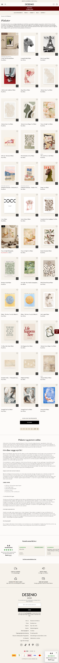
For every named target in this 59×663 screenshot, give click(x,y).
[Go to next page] (37, 429)
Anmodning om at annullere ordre (38, 635)
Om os (27, 620)
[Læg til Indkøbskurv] (37, 54)
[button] (51, 656)
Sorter (42, 12)
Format (31, 12)
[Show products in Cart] (56, 4)
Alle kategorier (18, 12)
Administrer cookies (35, 638)
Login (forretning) (24, 640)
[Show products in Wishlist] (53, 4)
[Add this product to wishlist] (17, 34)
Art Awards (26, 638)
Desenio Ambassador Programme (21, 635)
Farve (25, 12)
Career (27, 628)
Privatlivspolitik (34, 633)
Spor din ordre (33, 625)
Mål (37, 12)
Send (29, 610)
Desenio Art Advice (35, 620)
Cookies (32, 630)
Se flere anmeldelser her (29, 559)
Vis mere (29, 422)
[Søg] (5, 4)
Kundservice (33, 623)
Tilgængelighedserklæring (22, 633)
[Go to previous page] (21, 429)
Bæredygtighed (25, 630)
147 (35, 429)
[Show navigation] (2, 4)
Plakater (9, 16)
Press (27, 623)
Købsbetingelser (34, 628)
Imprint (27, 625)
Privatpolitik (28, 613)
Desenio (3, 16)
